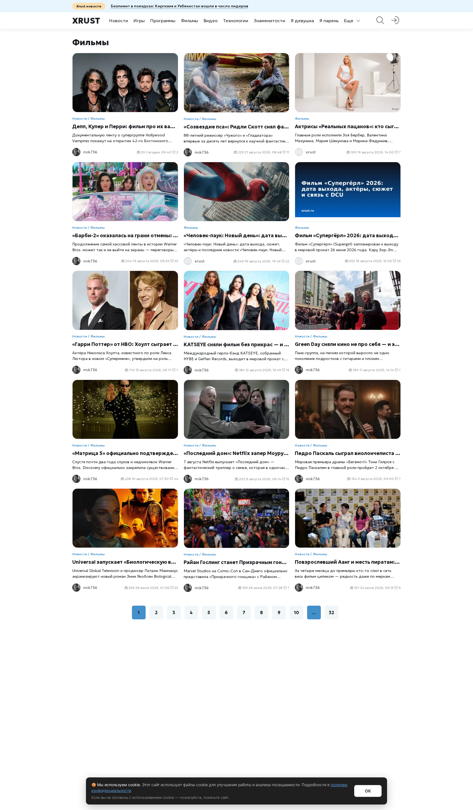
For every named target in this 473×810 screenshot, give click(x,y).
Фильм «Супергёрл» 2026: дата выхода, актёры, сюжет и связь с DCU (348, 235)
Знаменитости (269, 20)
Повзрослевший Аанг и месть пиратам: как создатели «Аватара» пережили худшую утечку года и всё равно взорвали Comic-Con (348, 562)
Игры (139, 20)
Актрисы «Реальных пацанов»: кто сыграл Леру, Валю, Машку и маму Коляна (348, 126)
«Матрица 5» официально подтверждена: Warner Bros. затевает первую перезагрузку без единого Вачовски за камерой (125, 453)
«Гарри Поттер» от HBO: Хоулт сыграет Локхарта (125, 344)
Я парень (329, 20)
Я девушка (302, 20)
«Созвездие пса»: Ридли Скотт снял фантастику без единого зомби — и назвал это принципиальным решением (237, 127)
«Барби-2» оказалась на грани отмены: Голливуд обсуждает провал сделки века (125, 235)
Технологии (235, 20)
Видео (211, 20)
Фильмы (189, 20)
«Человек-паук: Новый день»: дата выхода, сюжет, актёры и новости (237, 235)
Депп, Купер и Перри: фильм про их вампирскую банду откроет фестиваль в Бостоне (125, 126)
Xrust (86, 21)
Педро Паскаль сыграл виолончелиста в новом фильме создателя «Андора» (348, 453)
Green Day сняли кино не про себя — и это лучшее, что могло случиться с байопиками (348, 344)
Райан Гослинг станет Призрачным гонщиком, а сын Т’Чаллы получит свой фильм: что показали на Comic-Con (237, 562)
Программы (162, 20)
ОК (368, 791)
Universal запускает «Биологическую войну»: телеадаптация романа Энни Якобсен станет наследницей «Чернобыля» (125, 562)
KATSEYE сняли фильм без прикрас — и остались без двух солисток (237, 344)
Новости (118, 20)
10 (296, 612)
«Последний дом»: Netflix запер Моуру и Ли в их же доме (237, 453)
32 (331, 612)
